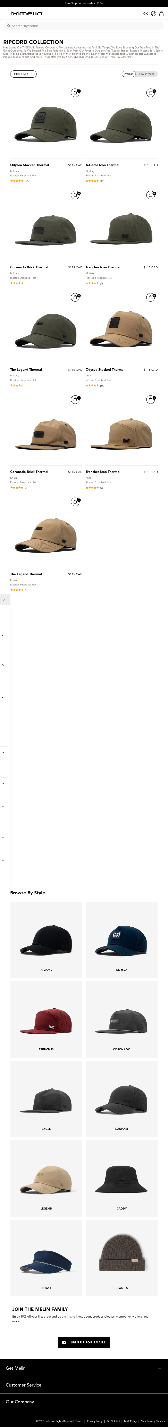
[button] (23, 74)
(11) (102, 181)
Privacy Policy (95, 1421)
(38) (27, 181)
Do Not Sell (113, 1421)
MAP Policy (130, 1421)
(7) (26, 385)
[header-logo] (27, 13)
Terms (79, 1421)
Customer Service (84, 1385)
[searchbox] (86, 26)
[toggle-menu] (94, 1368)
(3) (26, 283)
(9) (101, 283)
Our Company (84, 1401)
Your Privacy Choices (153, 1421)
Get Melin (84, 1368)
